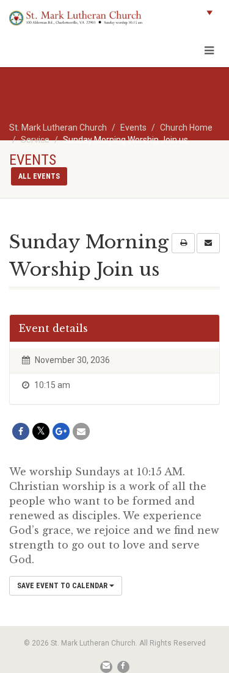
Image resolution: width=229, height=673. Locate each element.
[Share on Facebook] (20, 431)
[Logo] (76, 17)
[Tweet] (40, 431)
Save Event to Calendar (63, 585)
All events (39, 176)
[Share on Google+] (61, 431)
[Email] (81, 431)
